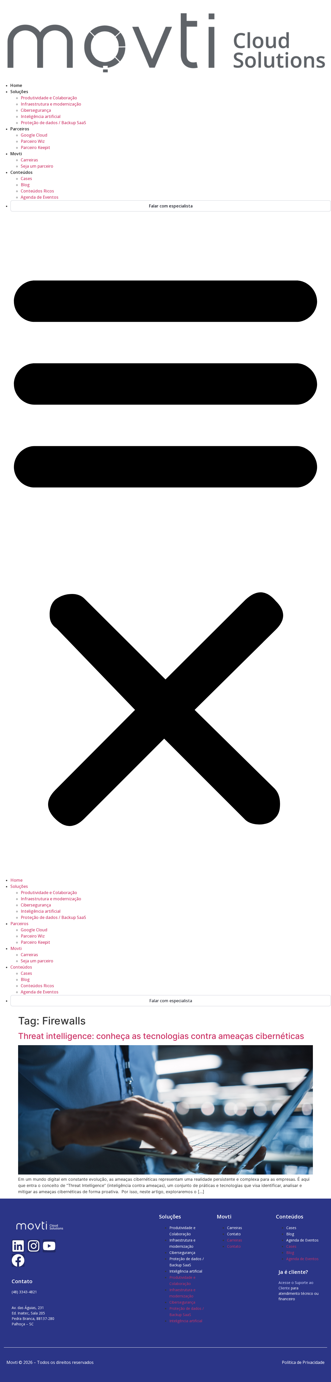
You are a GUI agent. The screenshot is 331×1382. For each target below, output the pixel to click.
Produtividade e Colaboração (49, 98)
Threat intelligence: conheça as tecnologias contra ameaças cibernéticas (161, 1036)
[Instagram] (33, 1245)
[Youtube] (49, 1245)
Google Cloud (34, 135)
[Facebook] (18, 1260)
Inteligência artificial (41, 116)
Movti (16, 154)
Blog (25, 185)
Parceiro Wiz (33, 141)
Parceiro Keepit (35, 147)
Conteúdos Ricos (37, 191)
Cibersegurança (36, 110)
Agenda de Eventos (39, 197)
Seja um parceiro (37, 166)
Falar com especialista (171, 206)
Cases (26, 178)
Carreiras (29, 160)
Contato (234, 1233)
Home (16, 85)
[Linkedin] (18, 1245)
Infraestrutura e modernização (51, 104)
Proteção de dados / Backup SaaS (53, 122)
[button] (165, 544)
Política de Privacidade (303, 1362)
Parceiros (19, 129)
